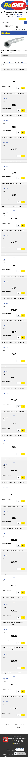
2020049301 (5, 629)
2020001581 (5, 579)
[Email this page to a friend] (27, 6)
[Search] (25, 22)
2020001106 (5, 259)
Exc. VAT (23, 29)
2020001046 (5, 188)
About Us (6, 723)
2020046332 (5, 98)
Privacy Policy (20, 723)
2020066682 (5, 235)
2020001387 (5, 440)
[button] (20, 754)
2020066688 (5, 604)
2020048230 (5, 417)
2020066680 (5, 166)
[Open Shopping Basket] (17, 26)
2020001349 (5, 393)
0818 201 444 (17, 15)
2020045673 (5, 678)
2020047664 (5, 303)
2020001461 (5, 511)
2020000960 (5, 120)
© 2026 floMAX (6, 754)
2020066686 (5, 488)
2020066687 (5, 555)
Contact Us (16, 19)
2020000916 (5, 75)
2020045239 (5, 325)
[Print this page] (27, 8)
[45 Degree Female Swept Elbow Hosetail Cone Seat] (14, 42)
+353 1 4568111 (18, 16)
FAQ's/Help (7, 19)
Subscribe (11, 19)
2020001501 (5, 533)
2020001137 (5, 281)
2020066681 (5, 212)
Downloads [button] (5, 55)
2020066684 (5, 371)
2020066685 (5, 464)
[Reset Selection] (9, 62)
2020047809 (5, 142)
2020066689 (5, 654)
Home (4, 19)
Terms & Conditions (20, 724)
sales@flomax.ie (18, 743)
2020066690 (5, 702)
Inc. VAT (17, 29)
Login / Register (22, 19)
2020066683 (5, 347)
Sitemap (5, 756)
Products (6, 33)
